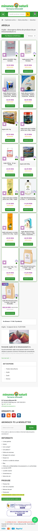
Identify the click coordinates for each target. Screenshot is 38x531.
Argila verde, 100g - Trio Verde (10, 267)
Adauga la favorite (4, 55)
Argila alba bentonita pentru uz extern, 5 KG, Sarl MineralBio (10, 302)
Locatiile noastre (7, 470)
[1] (7, 67)
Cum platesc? (6, 449)
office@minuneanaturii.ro (8, 406)
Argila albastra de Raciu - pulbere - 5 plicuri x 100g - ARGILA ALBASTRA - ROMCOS (28, 233)
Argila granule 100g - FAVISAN (28, 60)
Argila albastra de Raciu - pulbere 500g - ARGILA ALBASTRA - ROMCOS (10, 95)
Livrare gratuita (7, 441)
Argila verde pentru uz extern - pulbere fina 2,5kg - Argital (10, 233)
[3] (10, 67)
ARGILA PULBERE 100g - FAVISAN (10, 60)
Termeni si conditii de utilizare (11, 460)
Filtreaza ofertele (12, 36)
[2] (8, 67)
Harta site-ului (6, 476)
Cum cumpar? (6, 447)
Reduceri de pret (7, 489)
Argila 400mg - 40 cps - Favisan (10, 164)
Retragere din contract (9, 455)
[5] (12, 67)
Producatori (6, 492)
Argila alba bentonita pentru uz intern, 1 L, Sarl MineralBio (28, 198)
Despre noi (6, 458)
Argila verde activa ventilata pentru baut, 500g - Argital (10, 198)
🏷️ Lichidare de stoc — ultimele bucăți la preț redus (19, 522)
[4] (11, 67)
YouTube (14, 415)
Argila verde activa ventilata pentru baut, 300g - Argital (28, 129)
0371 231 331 (7, 404)
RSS (9, 415)
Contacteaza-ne (7, 473)
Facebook (3, 415)
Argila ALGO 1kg (6, 129)
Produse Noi (6, 484)
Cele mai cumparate (8, 486)
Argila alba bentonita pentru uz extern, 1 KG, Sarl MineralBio (28, 267)
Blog (4, 463)
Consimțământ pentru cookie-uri (11, 499)
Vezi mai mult (6, 358)
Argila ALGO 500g (25, 164)
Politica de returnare (8, 452)
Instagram (19, 415)
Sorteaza (30, 36)
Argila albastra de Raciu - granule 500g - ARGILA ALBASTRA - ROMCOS (28, 95)
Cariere (5, 444)
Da (32, 428)
